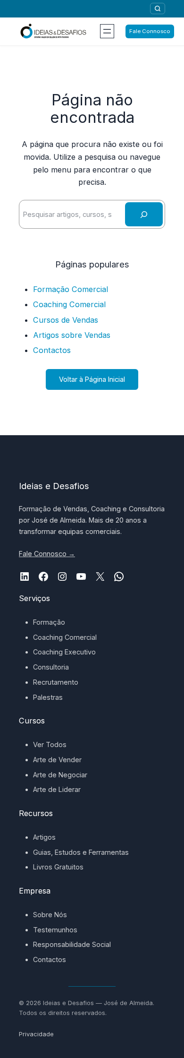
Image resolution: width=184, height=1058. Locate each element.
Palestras (48, 697)
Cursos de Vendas (65, 320)
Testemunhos (55, 930)
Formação (49, 622)
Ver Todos (50, 744)
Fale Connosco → (47, 554)
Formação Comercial (70, 289)
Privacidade (36, 1034)
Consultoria (51, 667)
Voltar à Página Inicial (92, 379)
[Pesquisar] (157, 8)
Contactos (52, 350)
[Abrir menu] (107, 31)
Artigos (44, 837)
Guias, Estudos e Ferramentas (81, 852)
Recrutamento (55, 682)
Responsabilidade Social (72, 944)
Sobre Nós (50, 915)
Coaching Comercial (69, 304)
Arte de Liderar (57, 789)
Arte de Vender (57, 760)
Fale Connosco (149, 31)
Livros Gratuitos (58, 867)
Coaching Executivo (64, 652)
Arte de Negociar (60, 775)
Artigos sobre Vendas (71, 335)
